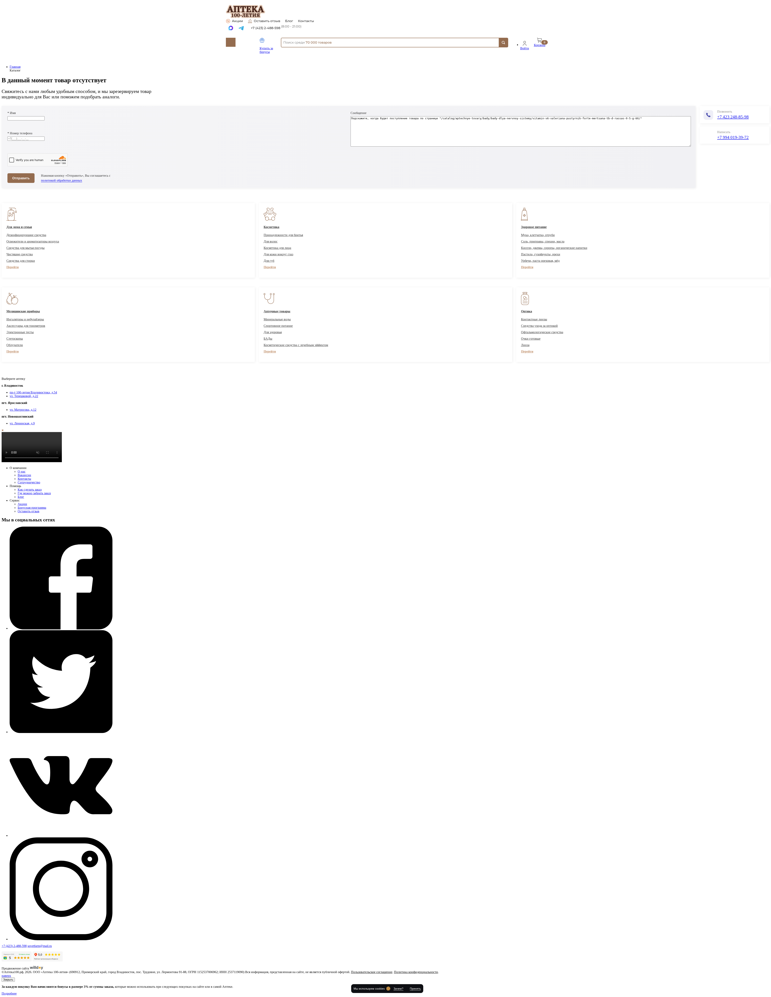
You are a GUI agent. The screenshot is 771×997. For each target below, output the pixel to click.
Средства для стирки (20, 260)
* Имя (11, 113)
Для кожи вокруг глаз (278, 254)
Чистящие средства (19, 254)
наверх (6, 975)
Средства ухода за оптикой (539, 325)
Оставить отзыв (267, 21)
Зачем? (398, 988)
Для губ (269, 260)
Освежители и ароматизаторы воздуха (32, 241)
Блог (289, 21)
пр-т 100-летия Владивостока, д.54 (33, 392)
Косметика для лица (277, 248)
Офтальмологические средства (542, 332)
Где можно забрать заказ (34, 493)
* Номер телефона (19, 133)
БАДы (268, 338)
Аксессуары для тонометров (25, 325)
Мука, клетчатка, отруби (538, 235)
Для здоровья (273, 332)
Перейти (12, 267)
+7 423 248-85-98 (733, 116)
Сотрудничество (29, 482)
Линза (525, 345)
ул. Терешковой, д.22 (24, 396)
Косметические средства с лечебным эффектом (296, 345)
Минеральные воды (277, 319)
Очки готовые (531, 338)
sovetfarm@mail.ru (40, 946)
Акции (237, 21)
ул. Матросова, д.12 (23, 409)
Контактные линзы (534, 319)
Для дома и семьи (19, 227)
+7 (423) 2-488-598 (14, 946)
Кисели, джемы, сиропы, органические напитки (554, 248)
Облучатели (14, 345)
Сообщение (358, 113)
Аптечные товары (277, 311)
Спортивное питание (278, 325)
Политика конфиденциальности (416, 972)
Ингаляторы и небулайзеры (25, 319)
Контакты (306, 21)
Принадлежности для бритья (283, 235)
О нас (21, 471)
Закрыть (8, 979)
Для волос (270, 241)
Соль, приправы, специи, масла (542, 241)
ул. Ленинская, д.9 (22, 423)
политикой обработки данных (61, 180)
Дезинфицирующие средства (26, 235)
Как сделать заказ (30, 489)
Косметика (271, 227)
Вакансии (24, 475)
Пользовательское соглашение (371, 972)
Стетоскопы (14, 338)
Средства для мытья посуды (25, 248)
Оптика (526, 311)
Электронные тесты (20, 332)
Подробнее (9, 993)
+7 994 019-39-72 (733, 137)
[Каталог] (231, 42)
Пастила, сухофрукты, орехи (540, 254)
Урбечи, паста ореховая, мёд (540, 260)
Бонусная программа (32, 507)
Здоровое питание (534, 227)
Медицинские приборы (23, 311)
